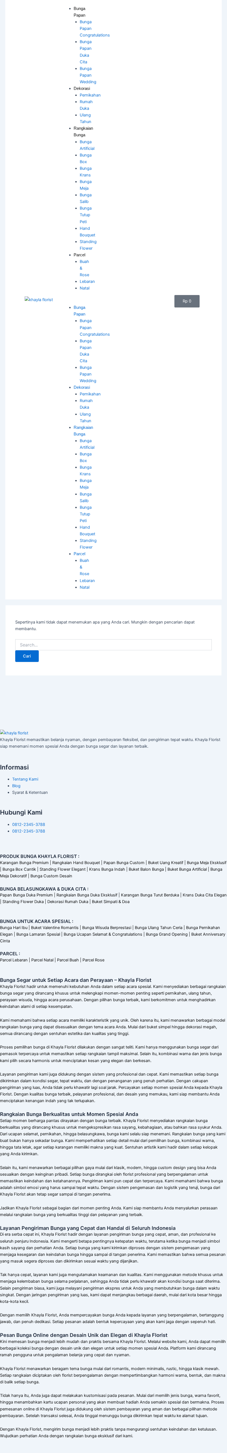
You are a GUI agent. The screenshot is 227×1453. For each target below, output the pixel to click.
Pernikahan (90, 95)
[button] (73, 301)
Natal (84, 288)
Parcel (79, 255)
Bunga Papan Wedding (88, 75)
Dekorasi (82, 88)
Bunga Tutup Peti (86, 215)
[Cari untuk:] (113, 645)
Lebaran (87, 281)
